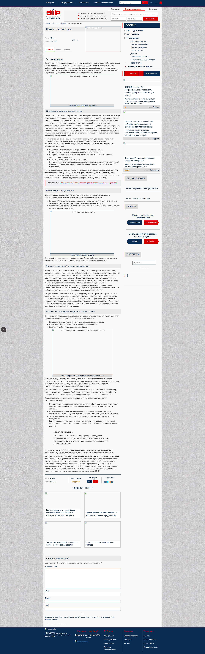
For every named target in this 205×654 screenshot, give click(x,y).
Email (48, 598)
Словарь (115, 9)
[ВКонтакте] (105, 482)
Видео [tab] (67, 49)
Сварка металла (137, 50)
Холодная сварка (138, 41)
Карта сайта (149, 643)
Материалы (50, 3)
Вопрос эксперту (134, 9)
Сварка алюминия (138, 47)
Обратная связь (150, 639)
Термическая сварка (139, 56)
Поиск (145, 3)
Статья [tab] (50, 49)
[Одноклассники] (110, 482)
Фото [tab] (58, 49)
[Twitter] (107, 482)
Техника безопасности (103, 3)
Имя (47, 591)
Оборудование (67, 3)
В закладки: (155, 3)
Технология (83, 3)
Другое (63, 23)
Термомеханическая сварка (142, 59)
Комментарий (51, 566)
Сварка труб (135, 62)
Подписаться (144, 268)
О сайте (147, 635)
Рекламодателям (151, 647)
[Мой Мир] (112, 482)
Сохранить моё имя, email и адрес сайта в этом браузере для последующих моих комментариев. (79, 618)
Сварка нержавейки (139, 44)
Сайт (47, 605)
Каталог (153, 9)
